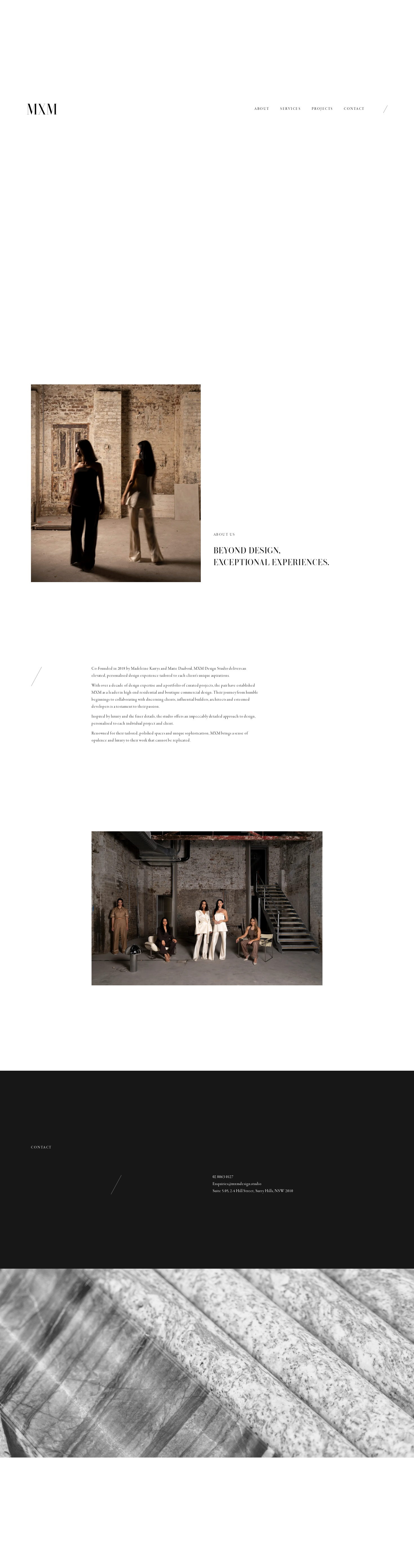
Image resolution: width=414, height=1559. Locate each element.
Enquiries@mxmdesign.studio (237, 1184)
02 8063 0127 (223, 1177)
